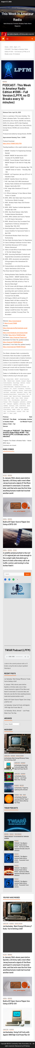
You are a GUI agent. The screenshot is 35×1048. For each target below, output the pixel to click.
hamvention (20, 392)
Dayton (21, 384)
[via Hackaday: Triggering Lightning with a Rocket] (9, 787)
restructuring (23, 403)
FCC (11, 388)
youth (15, 413)
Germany (21, 390)
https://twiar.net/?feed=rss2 (18, 337)
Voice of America (11, 411)
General (5, 519)
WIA (28, 411)
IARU (30, 392)
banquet (23, 381)
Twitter (18, 409)
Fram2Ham (28, 388)
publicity (29, 402)
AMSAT (17, 379)
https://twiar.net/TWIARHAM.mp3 (13, 342)
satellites (5, 405)
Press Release (18, 834)
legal (10, 396)
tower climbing (7, 409)
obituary (26, 398)
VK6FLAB (26, 409)
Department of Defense (20, 386)
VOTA (24, 411)
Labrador (5, 396)
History (25, 392)
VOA (4, 411)
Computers (7, 755)
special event (6, 407)
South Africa (23, 405)
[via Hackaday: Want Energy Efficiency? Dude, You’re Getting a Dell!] (17, 743)
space (28, 405)
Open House (24, 400)
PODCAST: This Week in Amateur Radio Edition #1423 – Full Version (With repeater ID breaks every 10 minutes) (22, 871)
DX (28, 386)
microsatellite (6, 398)
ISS (27, 394)
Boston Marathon (7, 383)
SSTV (12, 407)
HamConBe (13, 392)
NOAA (21, 398)
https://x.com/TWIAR (10, 323)
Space (24, 794)
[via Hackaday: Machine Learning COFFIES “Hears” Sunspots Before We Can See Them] (9, 799)
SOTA (17, 405)
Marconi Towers (17, 396)
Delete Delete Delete (8, 386)
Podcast (5, 402)
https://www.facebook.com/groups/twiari (15, 333)
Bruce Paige (16, 383)
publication (23, 402)
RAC (4, 403)
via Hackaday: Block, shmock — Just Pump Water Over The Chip (20, 778)
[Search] (32, 38)
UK (22, 409)
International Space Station (10, 394)
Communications (7, 384)
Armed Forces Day (24, 379)
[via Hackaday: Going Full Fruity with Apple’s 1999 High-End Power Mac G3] (9, 766)
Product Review (20, 755)
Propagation (16, 402)
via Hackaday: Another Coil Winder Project (25, 419)
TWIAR (13, 409)
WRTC (4, 413)
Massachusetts (26, 396)
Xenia (11, 413)
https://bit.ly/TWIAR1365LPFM (12, 143)
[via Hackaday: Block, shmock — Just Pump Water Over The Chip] (9, 777)
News (17, 398)
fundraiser (14, 390)
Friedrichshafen (7, 390)
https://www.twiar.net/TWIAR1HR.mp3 (14, 347)
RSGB (28, 403)
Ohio (9, 400)
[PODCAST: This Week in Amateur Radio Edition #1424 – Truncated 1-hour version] (9, 858)
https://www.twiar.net (15, 321)
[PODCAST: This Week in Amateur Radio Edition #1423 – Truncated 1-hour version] (9, 883)
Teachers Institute (23, 407)
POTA (10, 402)
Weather (22, 785)
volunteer (19, 411)
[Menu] (7, 39)
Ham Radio (6, 392)
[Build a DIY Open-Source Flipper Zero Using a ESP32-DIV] (17, 507)
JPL (30, 394)
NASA (12, 398)
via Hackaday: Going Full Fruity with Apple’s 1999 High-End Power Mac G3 (21, 767)
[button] (7, 39)
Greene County (27, 390)
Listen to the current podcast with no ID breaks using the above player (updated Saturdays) (16, 666)
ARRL (4, 381)
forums (15, 388)
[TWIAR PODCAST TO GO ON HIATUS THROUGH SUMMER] (17, 822)
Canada (28, 383)
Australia (18, 381)
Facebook (5, 388)
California (22, 383)
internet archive (21, 394)
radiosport (9, 403)
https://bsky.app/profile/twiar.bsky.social (15, 328)
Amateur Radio (10, 379)
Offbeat (15, 550)
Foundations (21, 388)
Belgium (29, 381)
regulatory (15, 403)
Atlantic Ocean (11, 381)
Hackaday (13, 755)
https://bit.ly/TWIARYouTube (17, 335)
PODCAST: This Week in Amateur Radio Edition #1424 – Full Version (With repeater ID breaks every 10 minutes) (22, 846)
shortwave (11, 405)
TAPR (16, 407)
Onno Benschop (16, 400)
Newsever (18, 1046)
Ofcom (5, 400)
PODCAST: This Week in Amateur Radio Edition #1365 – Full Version (9, 421)
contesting (15, 384)
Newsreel (5, 81)
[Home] (3, 39)
